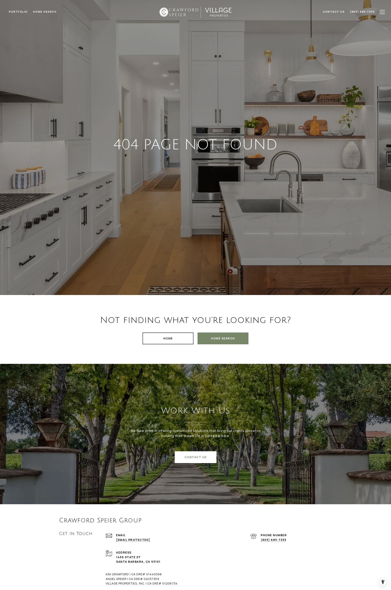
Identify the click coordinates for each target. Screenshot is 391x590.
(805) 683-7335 (273, 540)
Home (168, 338)
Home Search (223, 338)
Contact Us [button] (196, 457)
